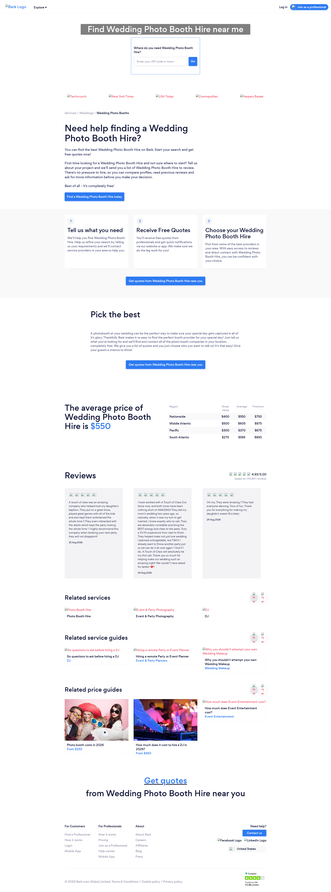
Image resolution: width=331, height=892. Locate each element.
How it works (73, 840)
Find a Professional (77, 834)
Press (139, 857)
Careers (141, 840)
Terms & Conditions (125, 882)
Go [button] (193, 61)
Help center (106, 851)
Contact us (254, 833)
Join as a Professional (112, 846)
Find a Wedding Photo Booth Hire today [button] (94, 197)
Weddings (86, 113)
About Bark (143, 834)
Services (70, 113)
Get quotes (165, 780)
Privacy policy (173, 882)
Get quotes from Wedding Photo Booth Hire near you (165, 281)
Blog (139, 851)
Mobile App (73, 851)
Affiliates (142, 846)
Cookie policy (150, 882)
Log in (283, 7)
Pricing (103, 840)
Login (68, 846)
